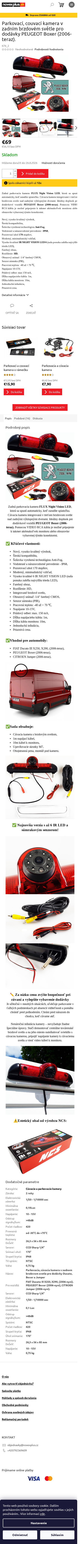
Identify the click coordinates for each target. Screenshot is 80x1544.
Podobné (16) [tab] (22, 415)
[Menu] (71, 4)
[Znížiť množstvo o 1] (15, 173)
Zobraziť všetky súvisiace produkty (38, 404)
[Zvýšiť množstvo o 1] (15, 169)
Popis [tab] (8, 415)
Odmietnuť (20, 1535)
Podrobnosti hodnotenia (49, 49)
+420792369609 (17, 1428)
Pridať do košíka (35, 171)
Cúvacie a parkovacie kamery (43, 1166)
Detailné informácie (13, 292)
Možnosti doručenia (53, 160)
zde (42, 1513)
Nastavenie (39, 1523)
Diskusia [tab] (37, 415)
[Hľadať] (52, 4)
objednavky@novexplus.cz (22, 1423)
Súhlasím (57, 1535)
